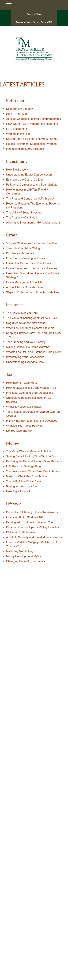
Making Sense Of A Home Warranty (28, 347)
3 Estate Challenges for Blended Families (31, 243)
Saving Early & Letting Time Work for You (31, 456)
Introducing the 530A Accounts (25, 149)
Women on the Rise (18, 134)
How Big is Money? (18, 491)
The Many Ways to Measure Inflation (28, 451)
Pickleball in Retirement (21, 532)
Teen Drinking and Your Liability (26, 342)
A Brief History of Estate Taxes (24, 287)
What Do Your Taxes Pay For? (24, 426)
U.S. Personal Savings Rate (23, 466)
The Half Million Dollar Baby (23, 481)
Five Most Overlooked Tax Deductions (29, 393)
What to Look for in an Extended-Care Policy (33, 352)
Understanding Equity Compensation (29, 174)
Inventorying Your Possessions (25, 357)
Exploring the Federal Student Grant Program (34, 461)
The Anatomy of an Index (21, 217)
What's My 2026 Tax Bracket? (24, 407)
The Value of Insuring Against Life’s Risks (32, 318)
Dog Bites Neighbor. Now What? (26, 323)
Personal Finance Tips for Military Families (32, 527)
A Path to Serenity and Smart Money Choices (34, 537)
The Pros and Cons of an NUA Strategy (30, 198)
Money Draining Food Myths (23, 556)
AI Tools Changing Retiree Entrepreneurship (33, 119)
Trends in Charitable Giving (23, 248)
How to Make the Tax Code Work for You (31, 388)
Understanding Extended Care (25, 362)
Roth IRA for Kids (17, 114)
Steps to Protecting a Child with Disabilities (32, 292)
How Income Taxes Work (21, 383)
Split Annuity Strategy (19, 109)
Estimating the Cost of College (25, 179)
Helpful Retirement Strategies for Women (31, 144)
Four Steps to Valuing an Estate (25, 258)
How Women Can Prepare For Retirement (32, 124)
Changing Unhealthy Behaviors (25, 561)
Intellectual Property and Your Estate (28, 263)
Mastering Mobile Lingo (20, 551)
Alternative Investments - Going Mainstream (33, 222)
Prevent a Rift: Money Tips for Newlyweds (32, 512)
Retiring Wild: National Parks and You (29, 522)
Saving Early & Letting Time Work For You (32, 139)
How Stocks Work (17, 169)
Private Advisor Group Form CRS (34, 22)
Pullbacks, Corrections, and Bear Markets (31, 184)
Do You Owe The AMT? (21, 431)
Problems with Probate (20, 253)
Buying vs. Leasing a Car (21, 486)
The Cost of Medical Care (22, 313)
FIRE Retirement (16, 129)
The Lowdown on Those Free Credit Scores (33, 471)
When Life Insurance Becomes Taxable (30, 328)
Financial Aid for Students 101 (24, 517)
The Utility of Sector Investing (24, 212)
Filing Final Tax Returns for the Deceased (31, 421)
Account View (34, 14)
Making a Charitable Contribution (26, 476)
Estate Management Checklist (24, 282)
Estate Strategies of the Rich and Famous (31, 268)
